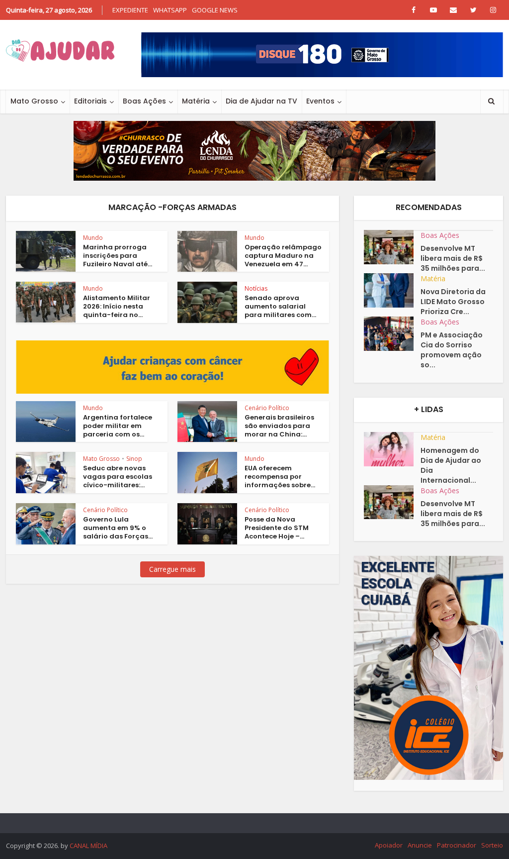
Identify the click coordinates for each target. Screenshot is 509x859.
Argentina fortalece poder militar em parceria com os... (117, 426)
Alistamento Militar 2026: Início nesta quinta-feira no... (116, 306)
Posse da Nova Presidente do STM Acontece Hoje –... (277, 528)
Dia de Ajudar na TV (261, 101)
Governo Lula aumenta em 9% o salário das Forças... (118, 528)
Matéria (196, 101)
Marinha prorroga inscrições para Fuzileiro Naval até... (117, 255)
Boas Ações (144, 101)
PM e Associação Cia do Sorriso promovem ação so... (452, 350)
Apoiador (389, 845)
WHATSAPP (170, 9)
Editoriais (90, 101)
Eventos (320, 101)
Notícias (256, 288)
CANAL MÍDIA (88, 845)
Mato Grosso (34, 101)
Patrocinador (456, 845)
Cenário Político (267, 408)
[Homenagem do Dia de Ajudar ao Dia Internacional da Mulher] (392, 449)
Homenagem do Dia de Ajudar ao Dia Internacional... (451, 465)
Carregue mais (172, 569)
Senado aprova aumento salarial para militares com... (280, 306)
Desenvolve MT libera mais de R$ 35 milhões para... (453, 258)
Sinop (134, 458)
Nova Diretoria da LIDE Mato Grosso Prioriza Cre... (453, 302)
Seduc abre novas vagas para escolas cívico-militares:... (117, 476)
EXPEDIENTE (130, 9)
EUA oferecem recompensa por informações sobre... (280, 476)
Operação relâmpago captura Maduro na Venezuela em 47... (283, 255)
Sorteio (492, 845)
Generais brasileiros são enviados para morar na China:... (279, 426)
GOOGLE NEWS (215, 9)
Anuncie (420, 845)
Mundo (93, 237)
